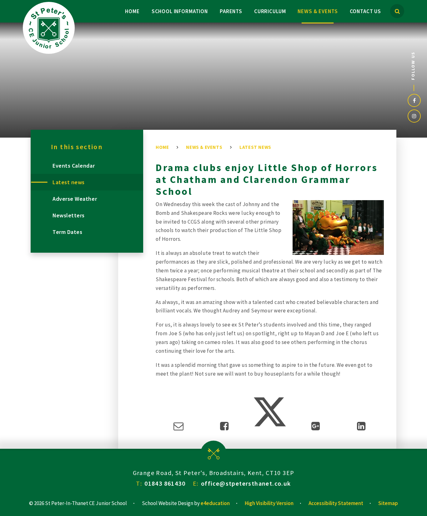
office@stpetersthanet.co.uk (246, 483)
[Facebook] (414, 100)
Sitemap (388, 503)
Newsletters (69, 215)
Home (162, 147)
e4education (215, 503)
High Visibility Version (269, 503)
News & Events (204, 147)
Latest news (255, 147)
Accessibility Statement (336, 503)
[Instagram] (414, 116)
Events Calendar (74, 165)
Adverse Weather (75, 198)
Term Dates (67, 231)
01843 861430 (164, 483)
